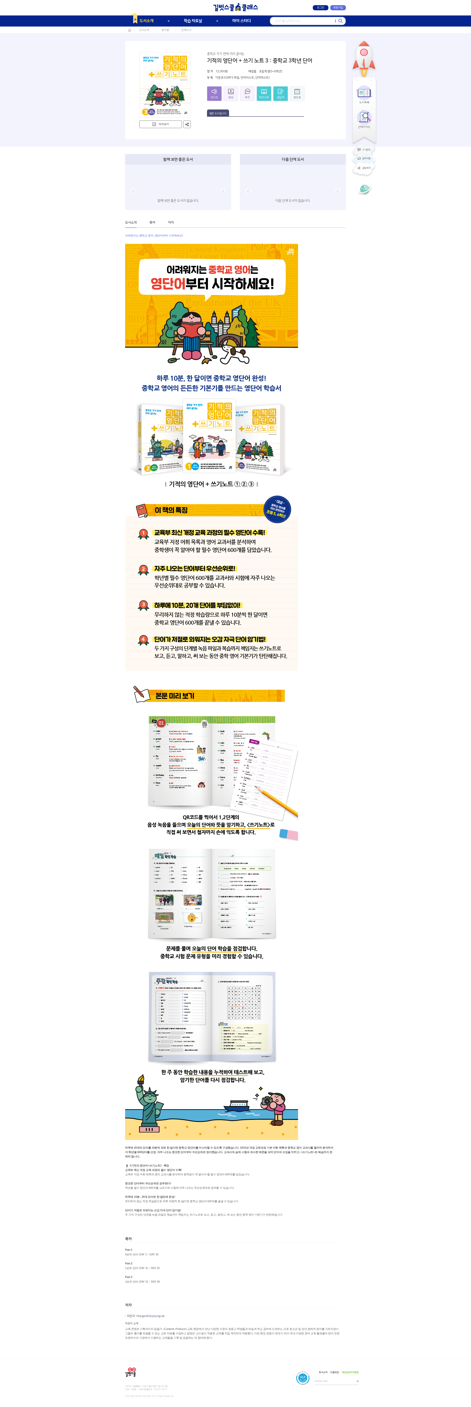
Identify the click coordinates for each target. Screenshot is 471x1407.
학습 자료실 (193, 21)
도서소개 (146, 21)
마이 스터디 (241, 21)
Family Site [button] (321, 1381)
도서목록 (364, 102)
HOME (129, 30)
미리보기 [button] (164, 124)
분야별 (165, 30)
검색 (340, 21)
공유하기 (366, 168)
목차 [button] (152, 223)
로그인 (320, 7)
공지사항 (366, 158)
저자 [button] (171, 223)
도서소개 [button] (131, 223)
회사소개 (323, 1372)
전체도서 (186, 30)
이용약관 (334, 1372)
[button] (187, 124)
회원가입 (338, 7)
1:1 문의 (366, 150)
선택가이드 (364, 127)
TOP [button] (365, 189)
